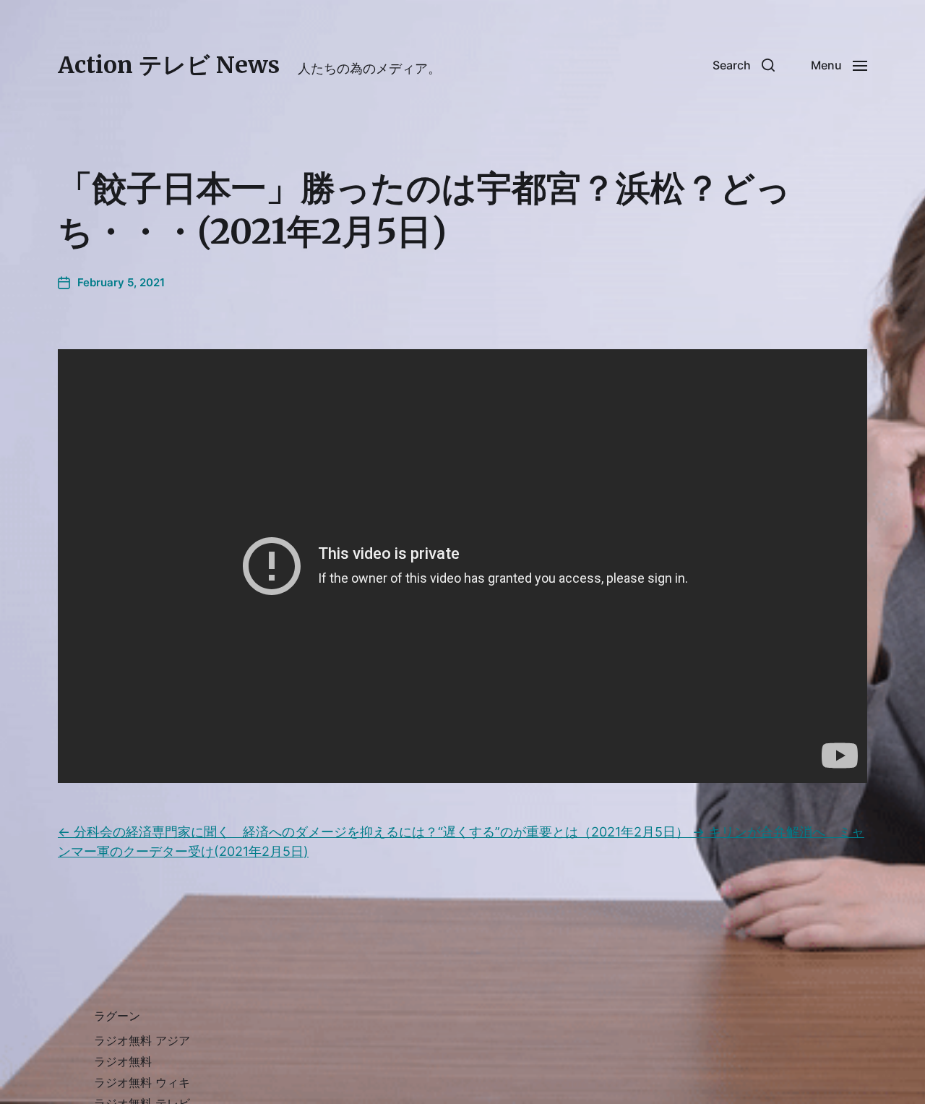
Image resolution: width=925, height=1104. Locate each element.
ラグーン (117, 1016)
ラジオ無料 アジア (142, 1040)
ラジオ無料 (123, 1061)
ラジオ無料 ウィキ (142, 1082)
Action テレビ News (169, 65)
